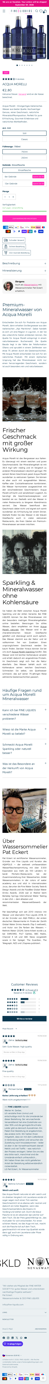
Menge (5, 191)
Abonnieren (41, 1329)
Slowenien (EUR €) (13, 1355)
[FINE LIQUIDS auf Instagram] (8, 1338)
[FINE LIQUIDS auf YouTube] (25, 1338)
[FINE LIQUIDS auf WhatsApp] (21, 1338)
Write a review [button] (24, 1018)
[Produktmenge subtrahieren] (5, 197)
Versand (22, 94)
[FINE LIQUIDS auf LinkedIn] (12, 1338)
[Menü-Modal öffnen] (4, 11)
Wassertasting (31, 284)
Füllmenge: (11, 146)
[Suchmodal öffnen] (36, 11)
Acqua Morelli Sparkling (23, 651)
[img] (8, 1036)
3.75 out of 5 (31, 990)
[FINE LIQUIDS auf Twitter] (17, 1338)
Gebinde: (13, 165)
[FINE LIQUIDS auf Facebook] (4, 1338)
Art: (6, 128)
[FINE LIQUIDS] (21, 11)
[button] (8, 79)
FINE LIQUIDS (25, 1359)
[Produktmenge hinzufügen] (13, 197)
